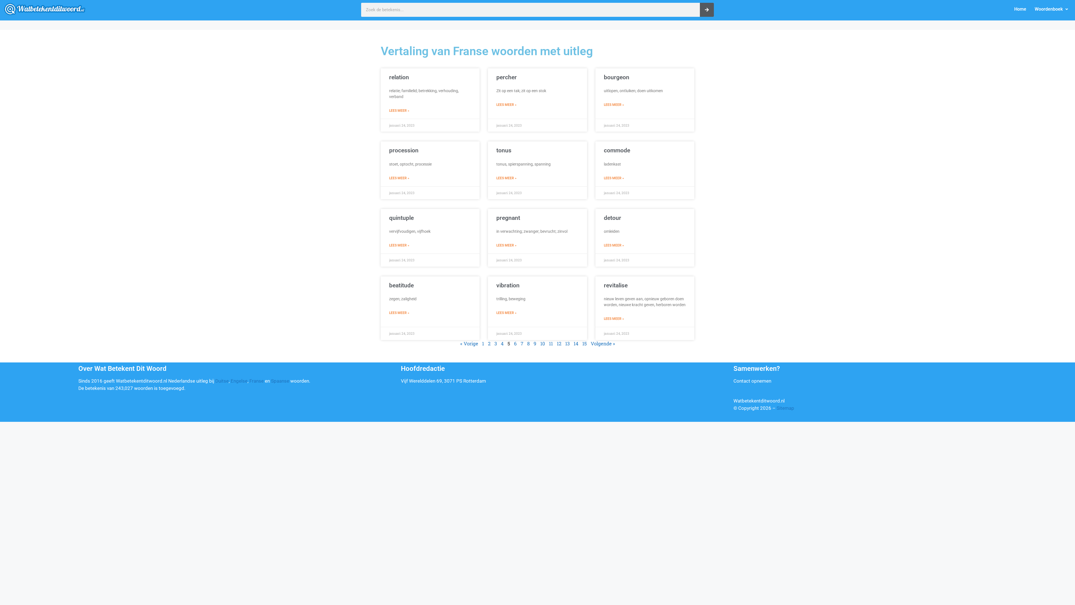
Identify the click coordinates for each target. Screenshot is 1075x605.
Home (1020, 9)
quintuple (401, 218)
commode (617, 150)
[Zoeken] (707, 10)
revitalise (616, 285)
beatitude (401, 285)
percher (506, 77)
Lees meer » (399, 111)
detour (612, 218)
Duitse (222, 381)
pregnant (508, 218)
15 (584, 343)
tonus (503, 150)
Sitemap (785, 408)
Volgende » (603, 343)
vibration (508, 285)
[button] (1051, 9)
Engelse (239, 381)
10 (542, 343)
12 (559, 343)
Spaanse (280, 381)
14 (576, 343)
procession (404, 150)
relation (399, 77)
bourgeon (616, 77)
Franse (256, 381)
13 (567, 343)
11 (551, 343)
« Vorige (469, 343)
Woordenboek (1049, 9)
